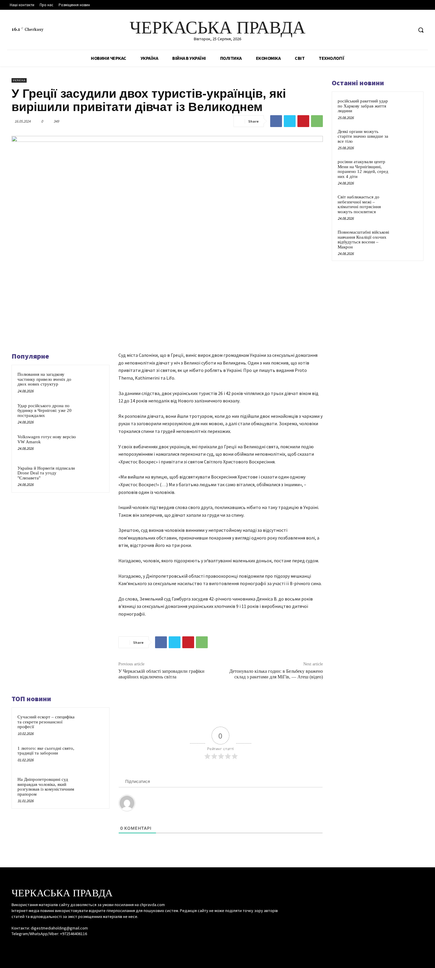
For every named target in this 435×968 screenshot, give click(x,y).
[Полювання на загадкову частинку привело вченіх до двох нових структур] (92, 382)
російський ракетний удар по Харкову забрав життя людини (363, 106)
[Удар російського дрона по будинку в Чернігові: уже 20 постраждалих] (92, 413)
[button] (421, 30)
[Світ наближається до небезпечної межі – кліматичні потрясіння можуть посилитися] (407, 203)
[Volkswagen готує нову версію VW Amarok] (92, 444)
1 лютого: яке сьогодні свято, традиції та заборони (45, 751)
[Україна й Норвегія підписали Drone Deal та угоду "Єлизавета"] (92, 476)
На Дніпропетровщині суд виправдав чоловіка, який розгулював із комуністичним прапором (45, 787)
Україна (19, 80)
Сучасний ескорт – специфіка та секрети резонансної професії (46, 722)
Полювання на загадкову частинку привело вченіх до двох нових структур (44, 379)
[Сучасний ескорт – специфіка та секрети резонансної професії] (92, 724)
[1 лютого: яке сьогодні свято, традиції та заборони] (92, 756)
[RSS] (397, 30)
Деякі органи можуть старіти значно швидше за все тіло (363, 136)
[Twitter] (408, 30)
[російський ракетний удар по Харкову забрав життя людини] (407, 107)
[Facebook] (386, 30)
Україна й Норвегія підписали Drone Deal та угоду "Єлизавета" (46, 473)
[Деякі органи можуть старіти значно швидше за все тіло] (407, 138)
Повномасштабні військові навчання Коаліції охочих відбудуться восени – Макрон (363, 239)
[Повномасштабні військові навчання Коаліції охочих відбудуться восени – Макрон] (407, 239)
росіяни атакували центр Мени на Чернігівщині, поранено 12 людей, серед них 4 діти (363, 169)
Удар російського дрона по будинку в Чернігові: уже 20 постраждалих (44, 410)
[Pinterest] (303, 121)
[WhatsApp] (317, 121)
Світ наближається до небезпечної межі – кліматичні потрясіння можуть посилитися (359, 204)
